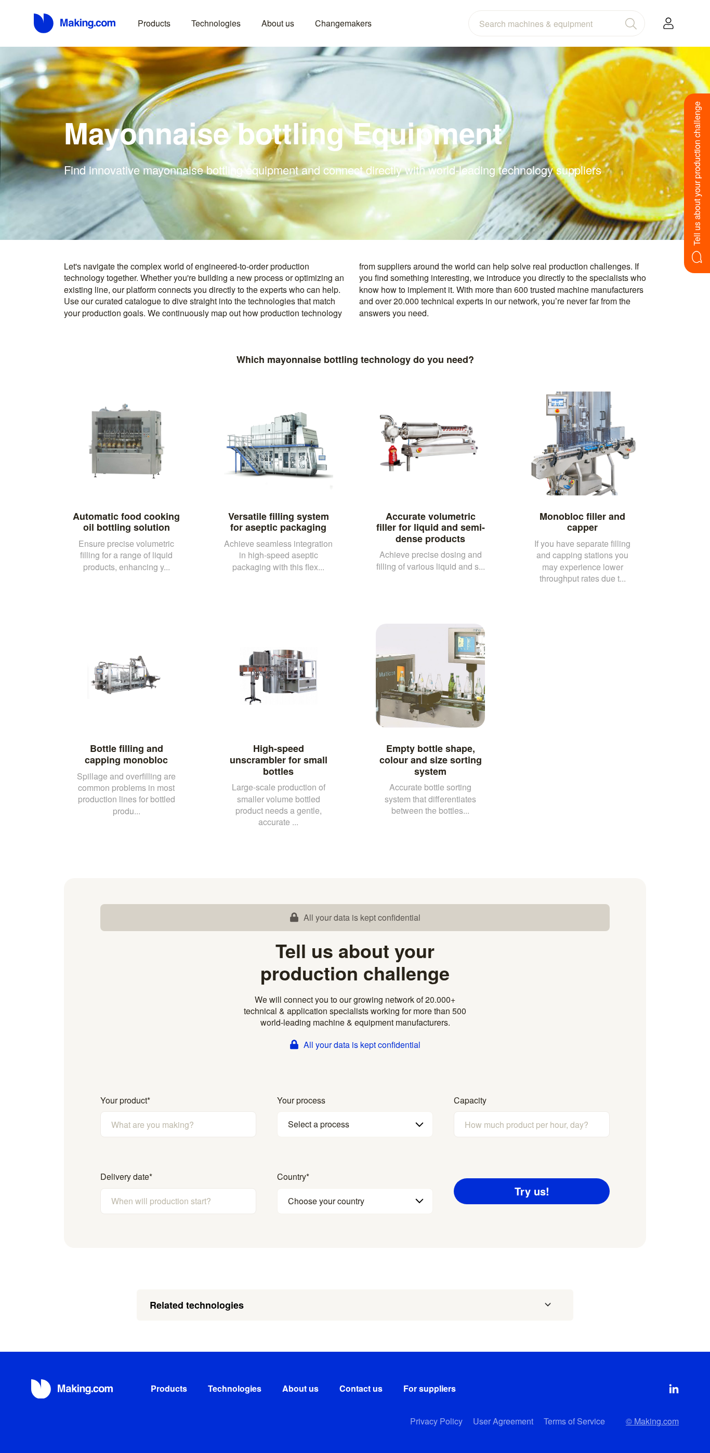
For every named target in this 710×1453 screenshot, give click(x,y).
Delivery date (126, 1176)
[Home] (75, 23)
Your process (301, 1100)
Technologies (216, 23)
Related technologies (197, 1305)
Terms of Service (574, 1421)
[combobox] (556, 23)
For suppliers (429, 1388)
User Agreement (503, 1421)
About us (277, 23)
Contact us (361, 1388)
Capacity (470, 1100)
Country (293, 1176)
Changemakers (343, 23)
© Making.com (652, 1421)
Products (154, 23)
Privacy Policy (436, 1421)
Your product (125, 1100)
